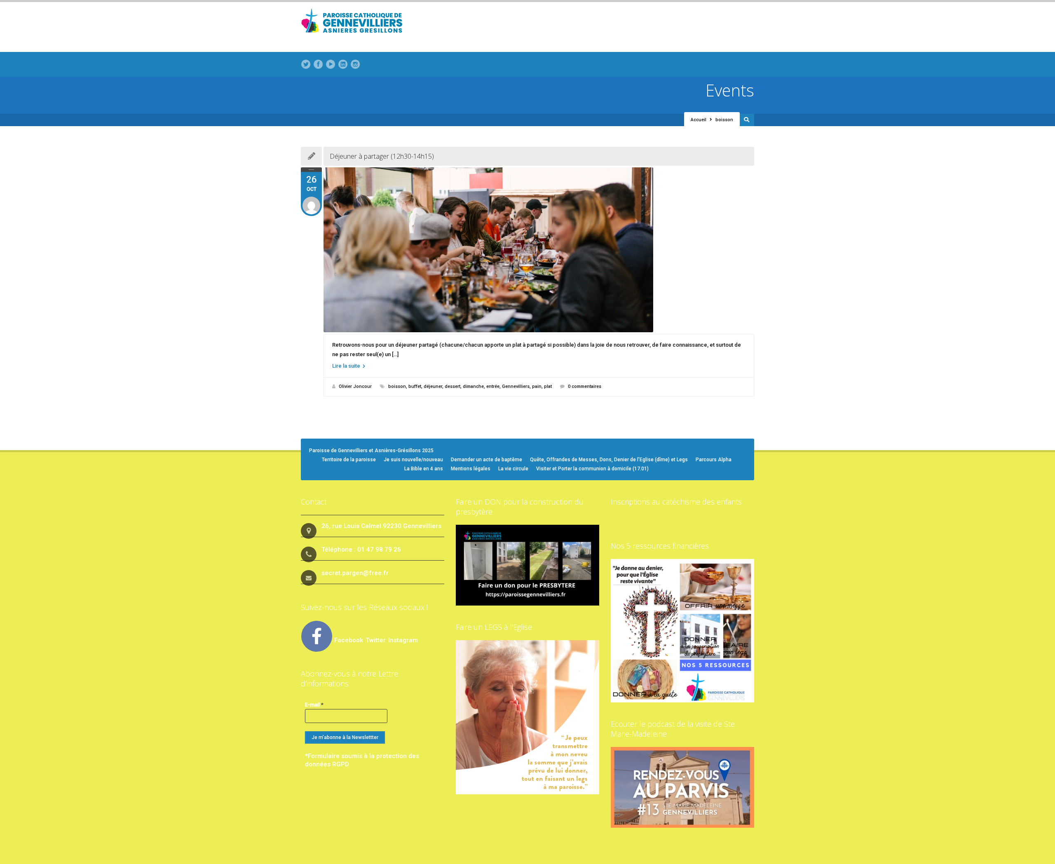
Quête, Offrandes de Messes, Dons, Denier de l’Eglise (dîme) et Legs (609, 460)
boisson (397, 386)
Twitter (376, 640)
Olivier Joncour (355, 386)
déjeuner (433, 386)
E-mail (314, 705)
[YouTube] (330, 64)
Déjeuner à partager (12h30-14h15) (382, 156)
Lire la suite (346, 366)
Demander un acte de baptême (486, 460)
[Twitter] (306, 64)
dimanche (473, 386)
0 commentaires (584, 386)
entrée (492, 386)
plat (548, 386)
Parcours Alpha (713, 460)
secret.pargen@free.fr (355, 573)
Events (730, 90)
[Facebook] (318, 64)
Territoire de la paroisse (349, 460)
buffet (414, 386)
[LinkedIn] (343, 64)
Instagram (403, 640)
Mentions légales (470, 469)
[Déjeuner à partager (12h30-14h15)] (539, 249)
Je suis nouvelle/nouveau (413, 460)
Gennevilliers (516, 386)
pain (537, 386)
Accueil (698, 119)
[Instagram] (355, 64)
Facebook (349, 640)
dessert (452, 386)
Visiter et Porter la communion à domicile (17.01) (592, 469)
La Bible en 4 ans (423, 469)
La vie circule (513, 469)
